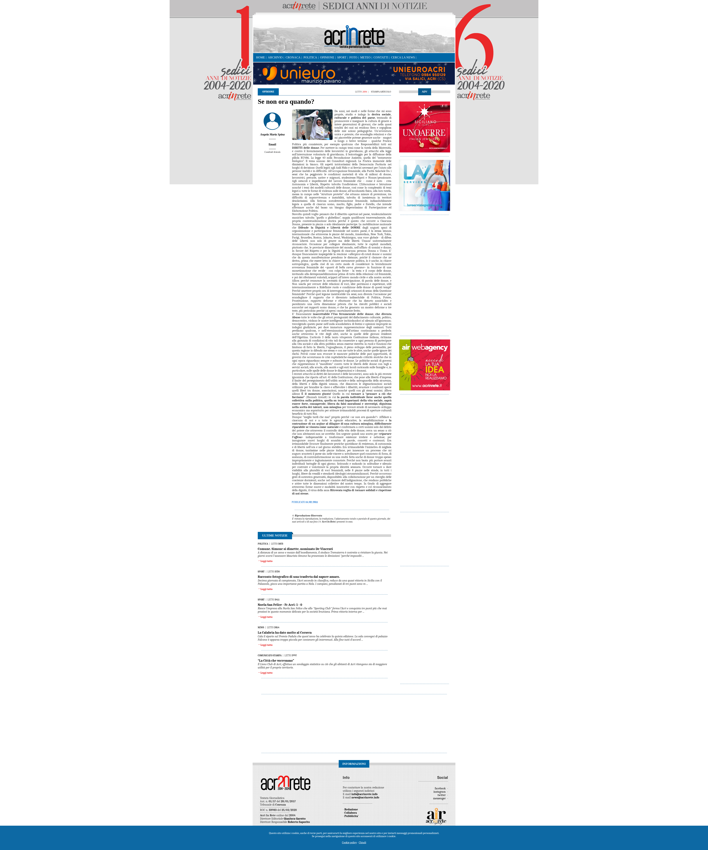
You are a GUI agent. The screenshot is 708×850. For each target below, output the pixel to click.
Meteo (365, 57)
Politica (310, 57)
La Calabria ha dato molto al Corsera (285, 633)
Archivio (275, 57)
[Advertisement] (424, 273)
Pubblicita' (351, 816)
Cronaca (293, 57)
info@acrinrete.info (364, 794)
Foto (353, 57)
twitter (442, 795)
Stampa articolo (381, 91)
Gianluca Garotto (295, 818)
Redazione (351, 809)
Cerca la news (403, 57)
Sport (341, 57)
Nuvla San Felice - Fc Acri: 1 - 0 (280, 605)
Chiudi (362, 842)
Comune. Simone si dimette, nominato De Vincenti (295, 549)
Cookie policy (349, 842)
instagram (439, 791)
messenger (439, 798)
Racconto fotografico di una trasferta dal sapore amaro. (299, 577)
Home (260, 57)
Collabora (350, 812)
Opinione (327, 57)
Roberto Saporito (299, 822)
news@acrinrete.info (365, 797)
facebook (440, 788)
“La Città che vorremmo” (276, 661)
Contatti (381, 57)
